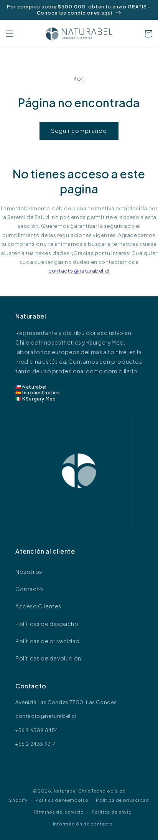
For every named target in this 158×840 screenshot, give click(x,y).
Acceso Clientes (38, 606)
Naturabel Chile (72, 790)
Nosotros (28, 571)
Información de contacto (83, 823)
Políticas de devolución (48, 658)
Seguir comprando (79, 130)
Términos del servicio (59, 811)
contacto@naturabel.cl (79, 271)
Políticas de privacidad (47, 640)
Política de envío (112, 811)
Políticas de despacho (47, 623)
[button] (9, 33)
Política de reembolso (62, 800)
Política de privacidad (122, 800)
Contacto (29, 588)
